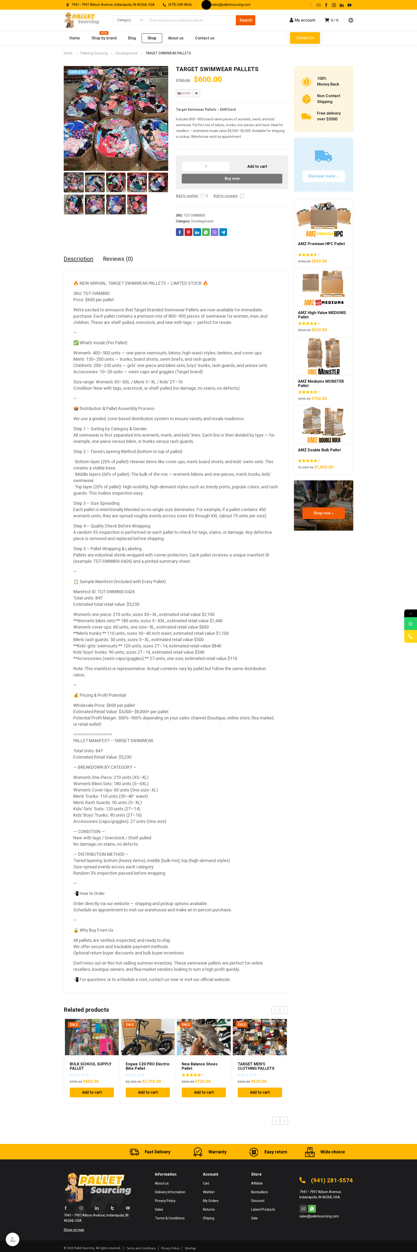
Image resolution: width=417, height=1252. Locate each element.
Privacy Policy (170, 1248)
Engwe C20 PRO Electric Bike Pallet (148, 1066)
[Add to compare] (242, 196)
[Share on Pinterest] (188, 232)
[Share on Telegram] (223, 232)
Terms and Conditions (141, 1248)
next (284, 1010)
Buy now (232, 179)
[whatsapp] (312, 1209)
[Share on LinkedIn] (197, 232)
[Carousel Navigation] (279, 1010)
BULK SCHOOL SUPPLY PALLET (90, 1066)
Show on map (74, 1229)
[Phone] (410, 636)
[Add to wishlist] (202, 196)
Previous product (276, 1121)
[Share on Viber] (214, 232)
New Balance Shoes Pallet (200, 1066)
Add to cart (257, 166)
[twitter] (112, 1208)
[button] (160, 74)
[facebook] (326, 5)
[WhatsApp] (410, 623)
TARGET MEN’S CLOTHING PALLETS (256, 1066)
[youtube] (349, 5)
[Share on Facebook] (180, 232)
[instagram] (334, 5)
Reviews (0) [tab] (118, 259)
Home (68, 53)
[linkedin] (342, 5)
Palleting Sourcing (94, 53)
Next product (284, 1121)
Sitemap (190, 1248)
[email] (318, 5)
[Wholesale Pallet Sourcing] (81, 20)
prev (275, 1010)
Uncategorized (126, 53)
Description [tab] (78, 259)
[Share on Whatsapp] (206, 232)
